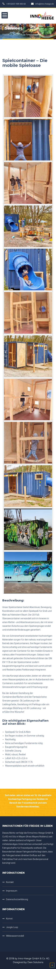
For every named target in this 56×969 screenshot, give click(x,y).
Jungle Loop (12, 927)
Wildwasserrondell (15, 936)
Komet (9, 918)
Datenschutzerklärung (17, 899)
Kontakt (10, 882)
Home (5, 34)
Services (17, 34)
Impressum (11, 891)
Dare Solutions (35, 962)
